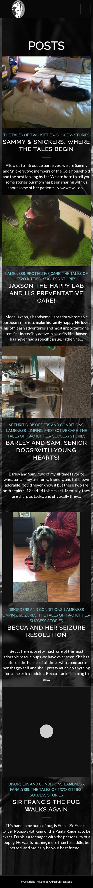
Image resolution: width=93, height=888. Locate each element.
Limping (35, 430)
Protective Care (43, 273)
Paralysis (19, 789)
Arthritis (18, 425)
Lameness (15, 273)
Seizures (28, 615)
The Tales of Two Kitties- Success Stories (46, 135)
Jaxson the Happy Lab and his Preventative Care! (46, 293)
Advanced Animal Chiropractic (54, 881)
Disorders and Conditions (56, 425)
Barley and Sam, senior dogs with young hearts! (46, 450)
